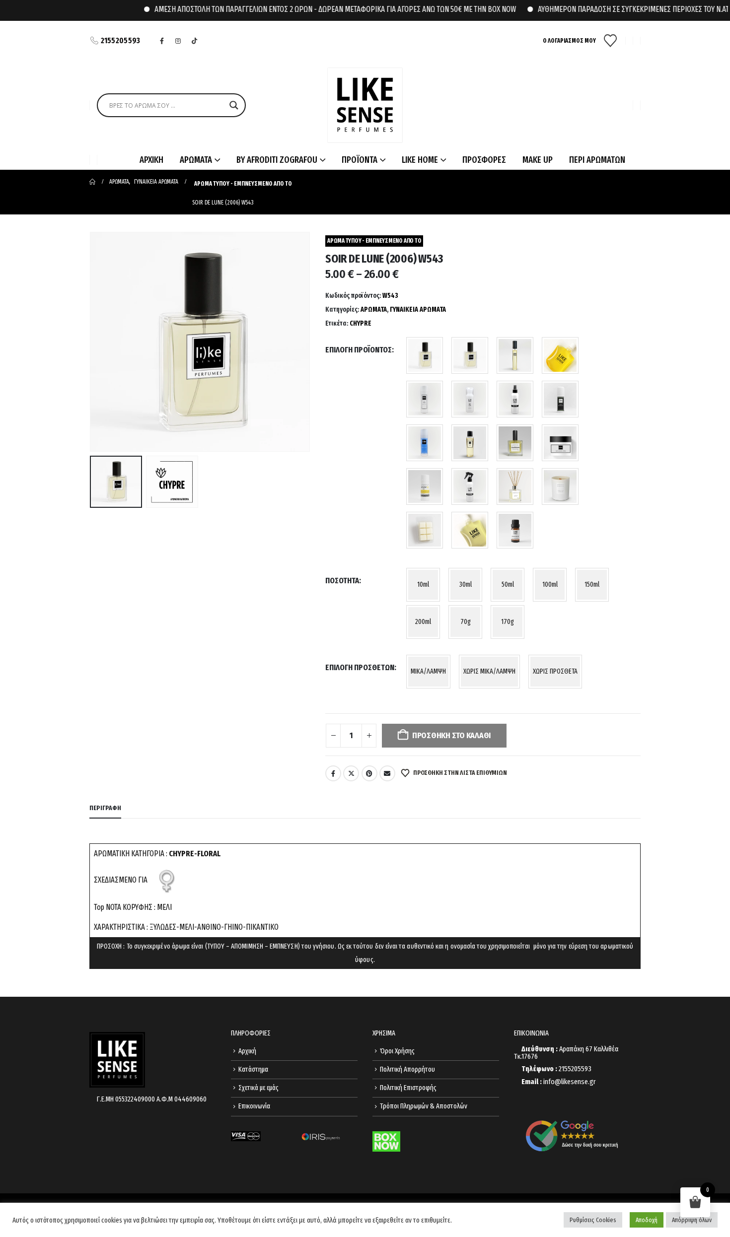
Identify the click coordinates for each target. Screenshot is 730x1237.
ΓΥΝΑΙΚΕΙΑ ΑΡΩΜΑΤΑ (418, 309)
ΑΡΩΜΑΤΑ (374, 309)
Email (387, 773)
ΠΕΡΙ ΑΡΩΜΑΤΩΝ (597, 159)
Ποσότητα (342, 580)
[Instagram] (178, 41)
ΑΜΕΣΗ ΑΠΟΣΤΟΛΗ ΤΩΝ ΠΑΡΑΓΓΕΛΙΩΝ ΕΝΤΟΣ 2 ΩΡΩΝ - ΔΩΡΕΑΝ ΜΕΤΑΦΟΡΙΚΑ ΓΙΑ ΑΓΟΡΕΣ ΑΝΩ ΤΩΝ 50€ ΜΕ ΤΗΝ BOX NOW (317, 9)
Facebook (333, 773)
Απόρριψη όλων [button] (692, 1220)
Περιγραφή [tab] (105, 808)
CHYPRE (360, 323)
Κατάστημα (253, 1069)
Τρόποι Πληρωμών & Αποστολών (423, 1106)
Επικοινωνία (254, 1106)
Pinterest (369, 773)
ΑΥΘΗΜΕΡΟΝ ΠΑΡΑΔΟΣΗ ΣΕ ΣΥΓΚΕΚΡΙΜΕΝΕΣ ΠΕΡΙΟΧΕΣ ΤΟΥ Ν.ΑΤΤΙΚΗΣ (624, 9)
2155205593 (121, 40)
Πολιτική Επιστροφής (408, 1088)
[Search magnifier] (234, 105)
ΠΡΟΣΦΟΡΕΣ (484, 159)
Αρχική (247, 1051)
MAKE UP (537, 159)
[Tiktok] (195, 41)
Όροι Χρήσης (397, 1051)
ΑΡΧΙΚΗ (151, 159)
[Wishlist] (610, 40)
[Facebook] (162, 41)
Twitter (351, 773)
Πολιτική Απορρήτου (407, 1069)
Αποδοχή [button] (646, 1220)
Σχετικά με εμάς (258, 1088)
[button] (91, 342)
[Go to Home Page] (92, 182)
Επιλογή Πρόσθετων (359, 667)
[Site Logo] (365, 105)
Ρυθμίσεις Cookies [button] (593, 1220)
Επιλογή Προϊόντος (358, 349)
